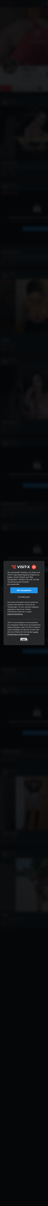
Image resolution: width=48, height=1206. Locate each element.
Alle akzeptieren (24, 590)
